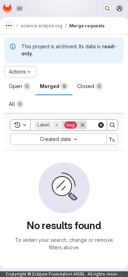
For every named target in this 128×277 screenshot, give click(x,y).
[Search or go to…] (107, 8)
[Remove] (82, 125)
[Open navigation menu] (19, 8)
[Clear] (101, 125)
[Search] (112, 125)
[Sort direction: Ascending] (112, 139)
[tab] (19, 86)
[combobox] (58, 139)
